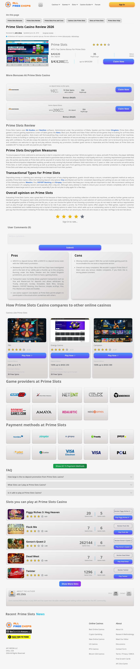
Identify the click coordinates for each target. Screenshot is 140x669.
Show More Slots (70, 583)
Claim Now (118, 61)
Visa (62, 180)
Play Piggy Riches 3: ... (123, 517)
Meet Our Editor (122, 639)
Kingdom (115, 130)
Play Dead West (123, 562)
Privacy (125, 654)
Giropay (58, 182)
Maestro (29, 182)
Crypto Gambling (95, 634)
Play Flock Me (123, 532)
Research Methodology (125, 634)
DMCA (131, 654)
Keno (58, 132)
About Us (119, 629)
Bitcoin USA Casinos (96, 654)
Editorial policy (67, 36)
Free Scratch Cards (123, 659)
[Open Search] (40, 4)
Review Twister (123, 570)
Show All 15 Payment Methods (70, 466)
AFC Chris (18, 33)
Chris (110, 593)
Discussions (120, 644)
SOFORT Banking (44, 182)
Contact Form (121, 649)
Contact (122, 593)
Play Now (26, 355)
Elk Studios (30, 130)
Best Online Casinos (96, 629)
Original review (48, 33)
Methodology (75, 36)
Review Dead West (123, 555)
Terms (118, 654)
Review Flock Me (123, 526)
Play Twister (123, 576)
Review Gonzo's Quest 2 (123, 541)
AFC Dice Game (122, 664)
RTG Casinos (94, 649)
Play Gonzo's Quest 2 (123, 547)
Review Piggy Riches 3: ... (123, 511)
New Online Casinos (96, 639)
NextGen (42, 130)
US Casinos (93, 644)
